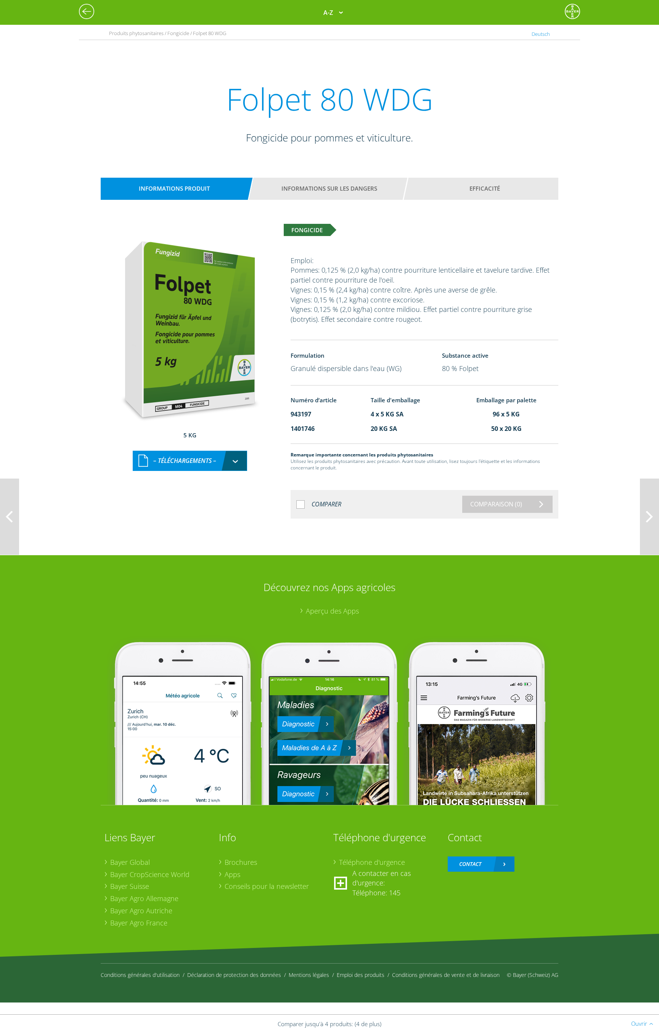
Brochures (241, 862)
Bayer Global (130, 862)
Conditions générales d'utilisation (140, 974)
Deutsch (541, 34)
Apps (232, 874)
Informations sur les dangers (329, 188)
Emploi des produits (360, 974)
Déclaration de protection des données (234, 974)
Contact (470, 864)
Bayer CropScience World (150, 874)
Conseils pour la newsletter (267, 886)
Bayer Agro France (138, 922)
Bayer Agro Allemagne (144, 898)
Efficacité (484, 188)
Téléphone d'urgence (372, 862)
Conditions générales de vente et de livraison (446, 974)
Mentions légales (309, 974)
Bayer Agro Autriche (141, 910)
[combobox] (190, 461)
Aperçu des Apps (332, 610)
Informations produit (174, 188)
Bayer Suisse (129, 886)
